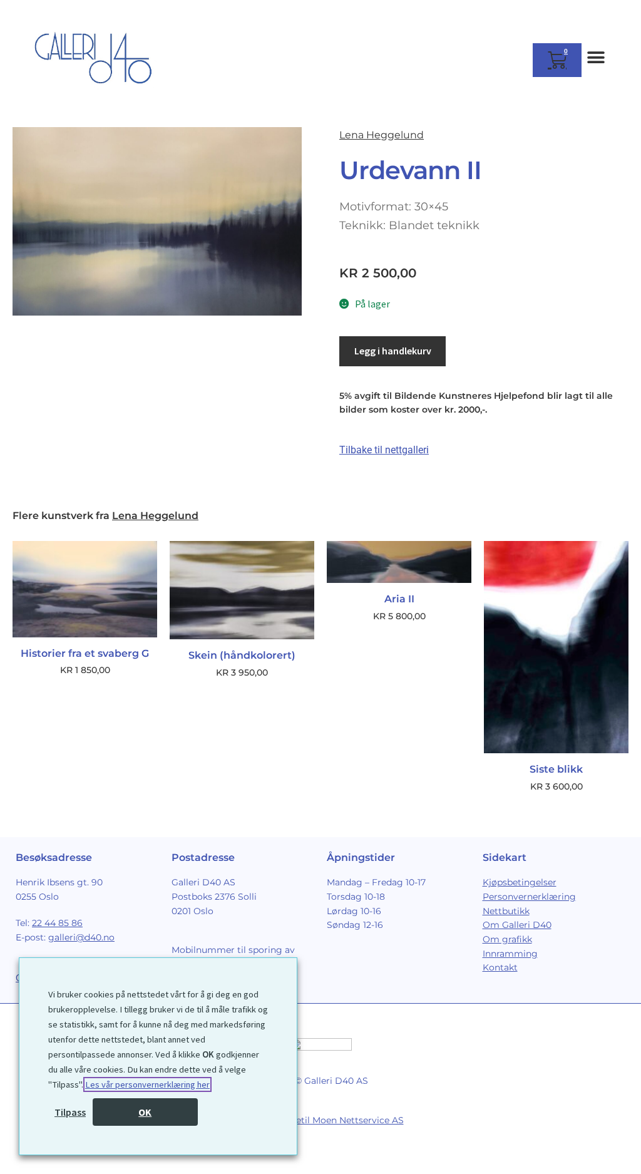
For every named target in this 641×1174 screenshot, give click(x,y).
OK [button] (144, 1112)
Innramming (510, 953)
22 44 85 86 (57, 923)
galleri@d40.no (81, 937)
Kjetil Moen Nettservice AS (345, 1120)
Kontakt (500, 967)
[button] (596, 57)
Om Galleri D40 (517, 924)
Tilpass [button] (70, 1112)
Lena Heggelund (381, 135)
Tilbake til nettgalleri (384, 450)
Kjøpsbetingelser (519, 882)
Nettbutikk (506, 911)
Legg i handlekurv (392, 350)
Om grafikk (507, 939)
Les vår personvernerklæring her (147, 1084)
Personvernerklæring (529, 896)
